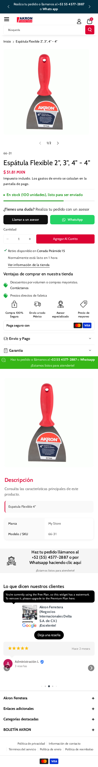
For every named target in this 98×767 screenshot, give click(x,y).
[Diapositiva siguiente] (90, 7)
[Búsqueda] (89, 29)
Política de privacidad (31, 743)
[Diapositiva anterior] (8, 7)
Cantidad (9, 229)
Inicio (7, 41)
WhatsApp (75, 219)
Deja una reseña (49, 635)
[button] (7, 19)
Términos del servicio (22, 749)
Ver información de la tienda (29, 265)
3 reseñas (21, 666)
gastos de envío (50, 178)
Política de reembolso (79, 749)
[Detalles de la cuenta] (79, 21)
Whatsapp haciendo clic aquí (55, 562)
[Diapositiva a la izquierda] (40, 143)
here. (72, 598)
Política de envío (50, 749)
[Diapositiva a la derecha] (58, 143)
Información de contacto (64, 743)
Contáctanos (19, 288)
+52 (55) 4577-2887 (50, 557)
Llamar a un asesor (25, 219)
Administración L (27, 662)
